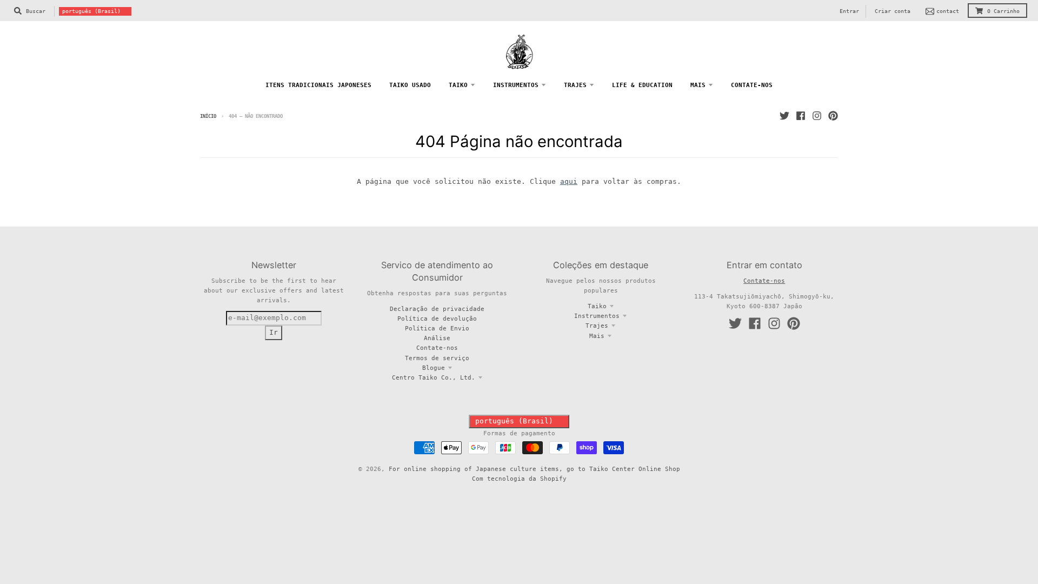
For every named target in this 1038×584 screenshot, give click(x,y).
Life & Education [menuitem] (642, 85)
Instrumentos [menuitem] (515, 85)
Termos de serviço (437, 358)
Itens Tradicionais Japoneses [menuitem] (318, 85)
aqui (568, 181)
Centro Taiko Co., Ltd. (433, 377)
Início (208, 116)
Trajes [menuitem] (575, 85)
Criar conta (892, 11)
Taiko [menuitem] (458, 85)
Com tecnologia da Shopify (519, 478)
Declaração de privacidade (437, 309)
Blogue (433, 367)
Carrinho (1003, 11)
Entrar (849, 11)
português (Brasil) (91, 11)
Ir (273, 332)
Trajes (596, 325)
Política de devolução (437, 318)
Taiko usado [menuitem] (410, 85)
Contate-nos (437, 347)
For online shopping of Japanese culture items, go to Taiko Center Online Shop (534, 469)
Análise (437, 338)
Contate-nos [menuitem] (752, 85)
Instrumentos (597, 316)
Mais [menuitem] (698, 85)
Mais (596, 336)
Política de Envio (437, 328)
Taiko (597, 306)
